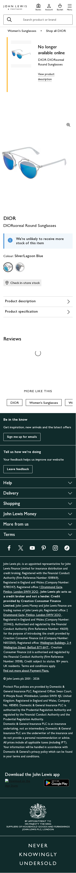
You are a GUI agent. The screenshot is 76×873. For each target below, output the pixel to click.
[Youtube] (32, 549)
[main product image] (24, 64)
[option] (8, 267)
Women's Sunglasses (22, 31)
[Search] (9, 20)
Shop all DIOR (56, 31)
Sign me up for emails (22, 437)
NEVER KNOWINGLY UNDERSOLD (38, 854)
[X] (20, 549)
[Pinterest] (43, 549)
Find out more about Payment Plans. (26, 670)
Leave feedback (18, 469)
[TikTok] (66, 549)
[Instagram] (55, 549)
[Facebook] (9, 549)
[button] (69, 6)
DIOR (14, 403)
